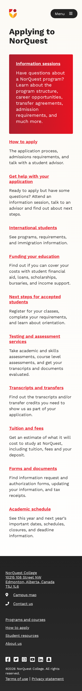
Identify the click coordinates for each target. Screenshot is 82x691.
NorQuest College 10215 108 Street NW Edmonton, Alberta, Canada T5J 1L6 (29, 580)
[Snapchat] (50, 660)
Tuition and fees (26, 428)
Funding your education (34, 256)
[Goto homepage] (41, 13)
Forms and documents (33, 468)
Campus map (24, 595)
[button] (64, 13)
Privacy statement (48, 679)
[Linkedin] (42, 660)
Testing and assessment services (34, 339)
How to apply (23, 141)
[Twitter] (17, 660)
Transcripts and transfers (36, 387)
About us (13, 643)
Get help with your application (29, 179)
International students (33, 227)
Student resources (21, 635)
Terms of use (16, 679)
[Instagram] (26, 660)
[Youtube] (34, 660)
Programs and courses (25, 619)
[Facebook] (9, 660)
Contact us (23, 604)
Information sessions (38, 63)
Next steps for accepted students (35, 299)
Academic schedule (30, 509)
